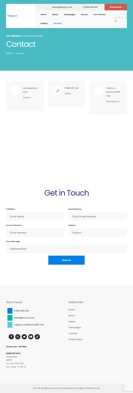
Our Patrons (100, 14)
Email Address (75, 209)
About (55, 14)
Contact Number (14, 225)
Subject (72, 225)
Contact (58, 23)
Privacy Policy (75, 339)
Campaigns (69, 14)
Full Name (10, 209)
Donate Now (116, 7)
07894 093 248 (90, 7)
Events (84, 14)
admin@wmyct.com (62, 7)
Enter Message (13, 241)
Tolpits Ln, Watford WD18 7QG (113, 92)
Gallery (44, 23)
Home (43, 14)
